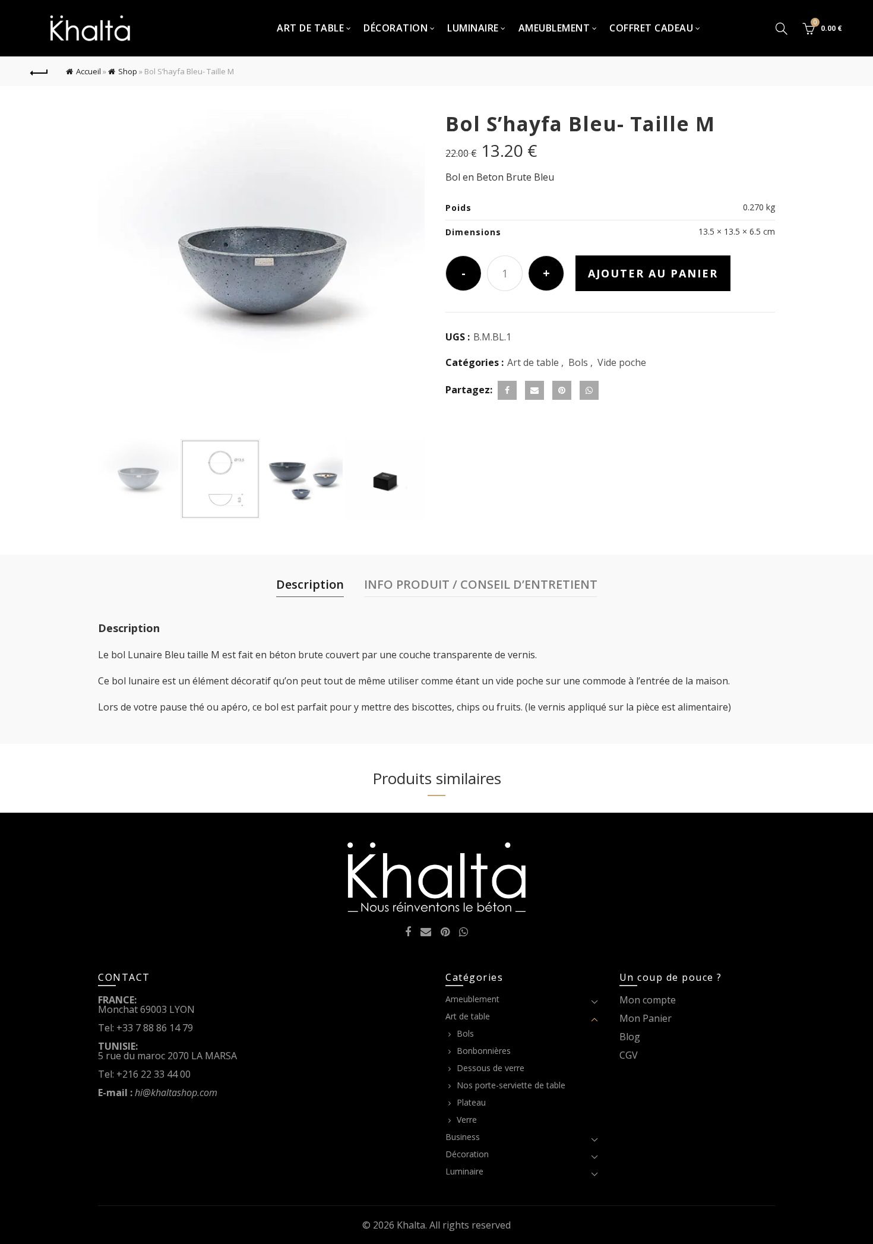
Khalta (411, 1225)
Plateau (471, 1102)
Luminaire (473, 27)
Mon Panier (645, 1018)
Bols (578, 362)
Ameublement (554, 27)
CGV (628, 1055)
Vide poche (621, 362)
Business (462, 1136)
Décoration (395, 27)
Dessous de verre (490, 1067)
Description (310, 584)
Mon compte (647, 999)
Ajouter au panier (653, 273)
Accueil (88, 71)
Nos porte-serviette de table (511, 1085)
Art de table (310, 27)
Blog (629, 1036)
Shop (127, 71)
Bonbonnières (484, 1050)
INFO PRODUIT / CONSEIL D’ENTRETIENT (480, 584)
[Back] (40, 71)
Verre (467, 1119)
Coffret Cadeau (651, 27)
